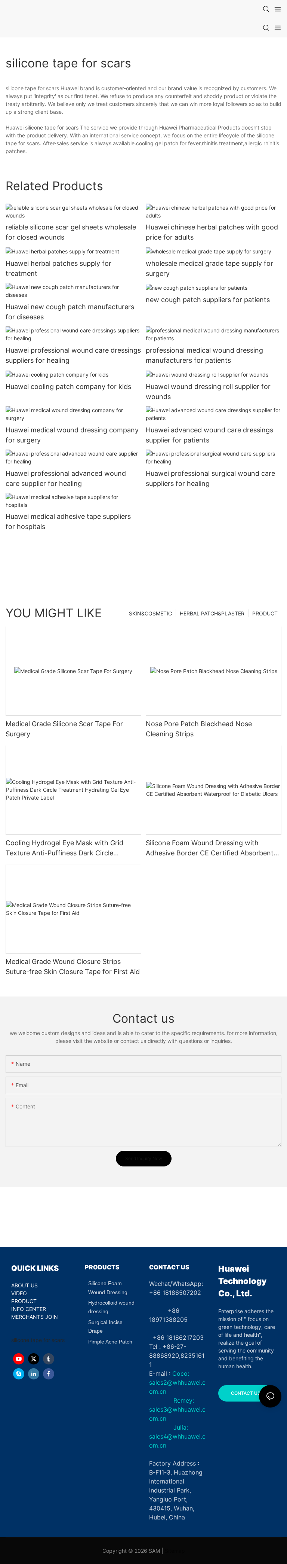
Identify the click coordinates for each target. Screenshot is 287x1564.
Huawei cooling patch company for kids (68, 386)
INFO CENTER (28, 1309)
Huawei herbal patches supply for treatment (58, 268)
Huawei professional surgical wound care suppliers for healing (210, 478)
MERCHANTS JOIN (34, 1317)
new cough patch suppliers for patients (208, 300)
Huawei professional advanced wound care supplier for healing (66, 478)
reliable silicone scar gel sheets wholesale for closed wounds (71, 232)
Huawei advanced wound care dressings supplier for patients (209, 435)
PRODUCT (265, 613)
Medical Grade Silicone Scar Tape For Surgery (64, 729)
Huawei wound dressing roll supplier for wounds (208, 392)
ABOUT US (24, 1285)
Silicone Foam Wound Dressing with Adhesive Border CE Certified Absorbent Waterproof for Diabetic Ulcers (210, 848)
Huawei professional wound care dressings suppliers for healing (73, 355)
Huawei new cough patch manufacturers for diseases (70, 312)
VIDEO (19, 1293)
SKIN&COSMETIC (150, 613)
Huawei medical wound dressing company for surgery (72, 435)
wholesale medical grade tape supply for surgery (209, 268)
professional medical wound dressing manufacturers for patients (204, 355)
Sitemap (175, 1551)
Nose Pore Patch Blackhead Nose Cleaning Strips (199, 729)
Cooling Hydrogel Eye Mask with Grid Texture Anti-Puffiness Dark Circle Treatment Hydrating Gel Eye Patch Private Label (64, 848)
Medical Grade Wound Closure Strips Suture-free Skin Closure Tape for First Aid (73, 967)
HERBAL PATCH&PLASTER (212, 613)
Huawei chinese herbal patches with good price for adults (212, 232)
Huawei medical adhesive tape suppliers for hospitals (68, 521)
